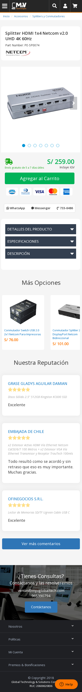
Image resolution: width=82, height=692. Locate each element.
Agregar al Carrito (39, 178)
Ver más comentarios (41, 543)
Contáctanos (41, 607)
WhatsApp (17, 208)
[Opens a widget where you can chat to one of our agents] (66, 684)
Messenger (42, 208)
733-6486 (66, 208)
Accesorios (21, 16)
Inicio (6, 16)
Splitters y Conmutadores (48, 16)
